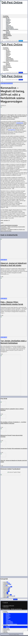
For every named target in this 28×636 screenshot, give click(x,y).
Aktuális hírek (7, 34)
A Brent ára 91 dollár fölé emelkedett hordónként (14, 448)
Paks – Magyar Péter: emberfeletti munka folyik (12, 303)
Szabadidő (8, 25)
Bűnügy (8, 18)
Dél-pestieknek (7, 35)
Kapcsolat (6, 38)
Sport (7, 24)
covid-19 (2, 225)
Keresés (20, 40)
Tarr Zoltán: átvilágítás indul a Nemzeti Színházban (13, 342)
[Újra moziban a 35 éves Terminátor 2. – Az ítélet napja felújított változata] (3, 418)
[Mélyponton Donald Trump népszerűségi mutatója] (3, 431)
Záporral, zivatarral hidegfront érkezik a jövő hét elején (14, 264)
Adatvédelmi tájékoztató (8, 605)
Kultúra (8, 21)
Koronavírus (10, 83)
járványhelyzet (8, 225)
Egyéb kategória (10, 28)
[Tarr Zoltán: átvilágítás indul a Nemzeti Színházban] (14, 336)
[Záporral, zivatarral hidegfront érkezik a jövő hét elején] (14, 258)
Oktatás (8, 23)
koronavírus (15, 225)
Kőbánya (8, 32)
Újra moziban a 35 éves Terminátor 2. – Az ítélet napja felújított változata (13, 422)
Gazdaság (8, 19)
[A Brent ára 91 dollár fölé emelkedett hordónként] (3, 444)
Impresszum (5, 606)
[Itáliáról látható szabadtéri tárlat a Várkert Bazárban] (3, 405)
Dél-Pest (8, 31)
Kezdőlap (5, 16)
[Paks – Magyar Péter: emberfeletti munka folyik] (14, 297)
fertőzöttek (19, 123)
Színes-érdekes (9, 26)
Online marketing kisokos (12, 29)
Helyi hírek (6, 30)
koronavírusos (11, 129)
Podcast (5, 37)
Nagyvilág (8, 22)
